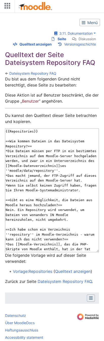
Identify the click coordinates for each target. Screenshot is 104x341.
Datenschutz (15, 315)
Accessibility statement (24, 337)
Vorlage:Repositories (32, 271)
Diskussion (87, 39)
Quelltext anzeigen (35, 44)
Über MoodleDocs (20, 323)
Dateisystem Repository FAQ (32, 73)
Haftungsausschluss (21, 330)
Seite (62, 39)
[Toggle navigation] (6, 7)
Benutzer (30, 101)
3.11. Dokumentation (75, 33)
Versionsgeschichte (80, 44)
